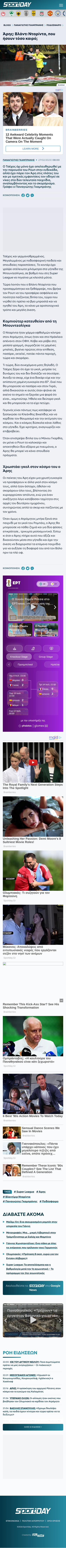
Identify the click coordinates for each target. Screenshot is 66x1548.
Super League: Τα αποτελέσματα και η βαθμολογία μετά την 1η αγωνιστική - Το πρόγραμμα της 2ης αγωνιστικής (30, 1269)
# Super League (24, 1191)
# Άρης (41, 1191)
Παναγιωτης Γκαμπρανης (19, 160)
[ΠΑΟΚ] (27, 13)
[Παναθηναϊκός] (11, 13)
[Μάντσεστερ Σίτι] (58, 13)
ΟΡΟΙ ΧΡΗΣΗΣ (53, 1521)
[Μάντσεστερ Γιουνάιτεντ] (50, 13)
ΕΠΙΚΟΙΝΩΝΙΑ (12, 1521)
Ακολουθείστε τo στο (33, 1288)
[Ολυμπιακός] (4, 13)
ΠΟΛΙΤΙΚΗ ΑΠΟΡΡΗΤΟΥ (33, 1521)
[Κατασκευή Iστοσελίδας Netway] (38, 1535)
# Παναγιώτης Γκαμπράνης (20, 1201)
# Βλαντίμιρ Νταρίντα (16, 1196)
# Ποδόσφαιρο (48, 1201)
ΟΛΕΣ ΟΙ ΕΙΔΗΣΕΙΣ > (33, 1427)
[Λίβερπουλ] (42, 13)
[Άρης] (34, 13)
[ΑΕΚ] (19, 13)
